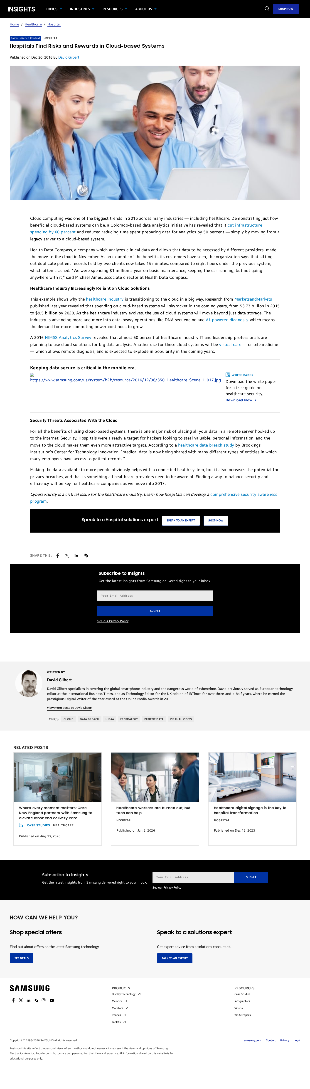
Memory (117, 1001)
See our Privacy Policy (112, 621)
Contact (271, 1040)
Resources (113, 9)
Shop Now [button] (216, 520)
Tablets (116, 1022)
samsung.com (252, 1040)
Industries (80, 9)
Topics (51, 9)
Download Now (239, 400)
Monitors (117, 1008)
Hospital (54, 24)
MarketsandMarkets (253, 299)
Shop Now (285, 8)
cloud (69, 719)
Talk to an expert (175, 958)
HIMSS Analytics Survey (68, 337)
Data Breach (89, 719)
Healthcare (33, 24)
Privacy (284, 1040)
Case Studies (38, 825)
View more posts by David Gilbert (69, 707)
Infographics (242, 1001)
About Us (143, 9)
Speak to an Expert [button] (181, 520)
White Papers (242, 1015)
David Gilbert (68, 57)
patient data (154, 719)
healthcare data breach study (206, 445)
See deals (22, 958)
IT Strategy (129, 719)
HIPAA (110, 719)
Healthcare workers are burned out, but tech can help (153, 810)
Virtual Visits (181, 719)
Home (14, 24)
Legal (297, 1040)
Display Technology (123, 994)
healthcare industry (105, 299)
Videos (238, 1008)
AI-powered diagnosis (227, 319)
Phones (116, 1015)
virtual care (230, 344)
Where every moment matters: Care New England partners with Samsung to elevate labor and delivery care (55, 813)
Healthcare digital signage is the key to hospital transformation (250, 810)
